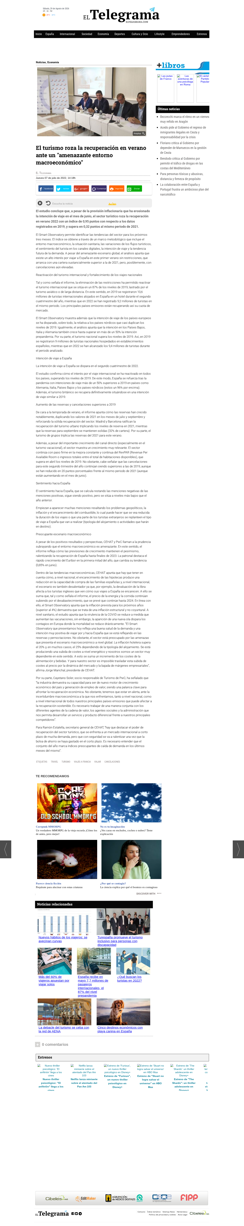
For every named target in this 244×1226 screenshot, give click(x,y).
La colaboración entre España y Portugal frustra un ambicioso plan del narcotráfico (184, 189)
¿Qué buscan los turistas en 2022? (129, 978)
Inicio (39, 34)
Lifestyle (160, 34)
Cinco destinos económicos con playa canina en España (120, 1029)
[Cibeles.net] (121, 1198)
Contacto (141, 1211)
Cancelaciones (112, 761)
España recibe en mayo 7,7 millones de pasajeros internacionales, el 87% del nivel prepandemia (93, 986)
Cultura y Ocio (140, 34)
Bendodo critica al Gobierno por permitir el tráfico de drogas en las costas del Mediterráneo (181, 163)
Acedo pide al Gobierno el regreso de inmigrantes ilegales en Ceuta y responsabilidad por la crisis (183, 132)
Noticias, (41, 62)
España (50, 34)
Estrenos (202, 34)
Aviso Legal (182, 1214)
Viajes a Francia (82, 761)
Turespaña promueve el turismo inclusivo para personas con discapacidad (120, 941)
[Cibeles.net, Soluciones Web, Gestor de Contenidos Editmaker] (199, 1213)
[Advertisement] (122, 49)
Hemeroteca (182, 1211)
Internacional (67, 34)
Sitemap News (169, 1211)
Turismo (66, 761)
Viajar (97, 761)
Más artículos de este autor (51, 173)
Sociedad (87, 34)
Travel (54, 761)
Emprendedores (181, 34)
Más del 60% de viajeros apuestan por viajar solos (54, 980)
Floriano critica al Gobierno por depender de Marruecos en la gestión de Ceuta (183, 148)
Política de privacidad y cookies (162, 1214)
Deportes (119, 34)
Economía (103, 34)
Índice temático (154, 1211)
